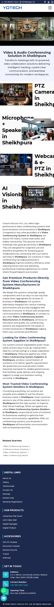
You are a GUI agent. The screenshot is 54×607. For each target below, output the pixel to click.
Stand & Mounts (10, 550)
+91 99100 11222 (11, 2)
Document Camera (11, 546)
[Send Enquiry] (4, 598)
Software (7, 558)
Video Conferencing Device (15, 455)
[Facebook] (45, 2)
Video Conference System (15, 452)
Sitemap (6, 494)
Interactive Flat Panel (12, 516)
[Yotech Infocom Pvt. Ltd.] (12, 7)
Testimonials (8, 486)
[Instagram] (52, 2)
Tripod (6, 554)
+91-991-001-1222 (19, 585)
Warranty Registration (12, 502)
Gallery (6, 482)
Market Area (8, 498)
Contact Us (8, 490)
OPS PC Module (10, 542)
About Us (7, 478)
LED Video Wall (10, 520)
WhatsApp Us (28, 2)
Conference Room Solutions (16, 449)
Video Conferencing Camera (15, 446)
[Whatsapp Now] (4, 590)
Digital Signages (10, 524)
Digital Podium (9, 528)
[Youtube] (49, 2)
